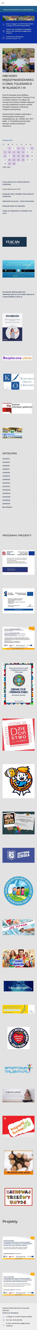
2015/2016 (6, 466)
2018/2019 (6, 476)
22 (9, 160)
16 (14, 156)
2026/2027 (6, 504)
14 (5, 156)
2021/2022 (6, 486)
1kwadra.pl (14, 1313)
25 (23, 160)
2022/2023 (6, 490)
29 (9, 164)
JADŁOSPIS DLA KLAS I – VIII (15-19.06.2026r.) (18, 201)
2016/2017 (6, 469)
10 (18, 152)
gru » (9, 167)
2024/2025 (6, 497)
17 (18, 156)
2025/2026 (6, 500)
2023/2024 (6, 493)
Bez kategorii (7, 507)
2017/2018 (6, 473)
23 (14, 160)
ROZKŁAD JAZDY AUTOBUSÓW (13, 206)
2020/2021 (6, 483)
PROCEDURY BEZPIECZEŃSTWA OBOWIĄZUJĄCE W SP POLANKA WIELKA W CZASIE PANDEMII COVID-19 (18, 294)
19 (27, 156)
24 (18, 160)
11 (22, 152)
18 (23, 156)
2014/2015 (6, 462)
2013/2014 (6, 459)
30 (14, 164)
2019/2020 (6, 479)
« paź (4, 167)
